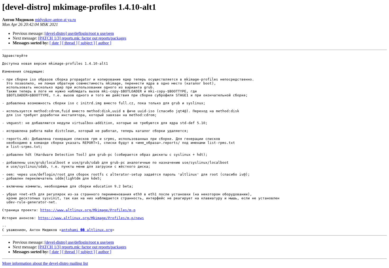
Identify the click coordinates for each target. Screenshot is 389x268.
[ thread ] (69, 43)
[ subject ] (86, 43)
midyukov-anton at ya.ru (55, 19)
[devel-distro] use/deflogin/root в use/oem (79, 33)
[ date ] (55, 43)
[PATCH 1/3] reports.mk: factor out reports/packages (82, 38)
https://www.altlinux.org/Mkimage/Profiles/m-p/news (91, 218)
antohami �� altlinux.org (86, 230)
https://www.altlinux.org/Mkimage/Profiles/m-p (87, 210)
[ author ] (103, 43)
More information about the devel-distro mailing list (45, 263)
